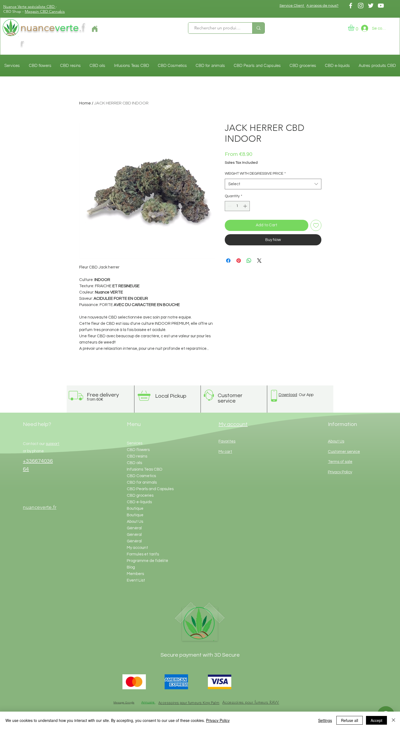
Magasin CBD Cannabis (45, 11)
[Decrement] (229, 206)
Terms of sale (340, 462)
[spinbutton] (237, 206)
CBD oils (134, 463)
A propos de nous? (322, 6)
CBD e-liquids (139, 502)
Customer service (344, 452)
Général (134, 528)
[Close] (393, 720)
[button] (355, 27)
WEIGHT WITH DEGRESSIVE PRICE (255, 173)
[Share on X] (259, 260)
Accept (376, 720)
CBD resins (137, 456)
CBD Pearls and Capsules (150, 489)
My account (137, 548)
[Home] (94, 28)
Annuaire (148, 702)
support (52, 444)
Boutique (135, 508)
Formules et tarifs (143, 554)
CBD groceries (140, 495)
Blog (131, 567)
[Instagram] (360, 5)
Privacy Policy (218, 720)
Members (135, 574)
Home (85, 103)
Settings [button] (325, 720)
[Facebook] (350, 5)
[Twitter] (370, 5)
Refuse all (349, 720)
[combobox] (273, 184)
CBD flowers (138, 450)
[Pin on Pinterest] (238, 260)
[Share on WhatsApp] (249, 260)
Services (134, 443)
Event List (136, 580)
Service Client (292, 6)
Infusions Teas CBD (144, 469)
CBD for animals (142, 482)
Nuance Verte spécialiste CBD (29, 6)
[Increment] (245, 206)
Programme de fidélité (147, 561)
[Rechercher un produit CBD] (258, 28)
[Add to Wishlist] (316, 225)
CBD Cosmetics (141, 476)
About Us (135, 522)
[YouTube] (380, 5)
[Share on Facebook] (228, 260)
